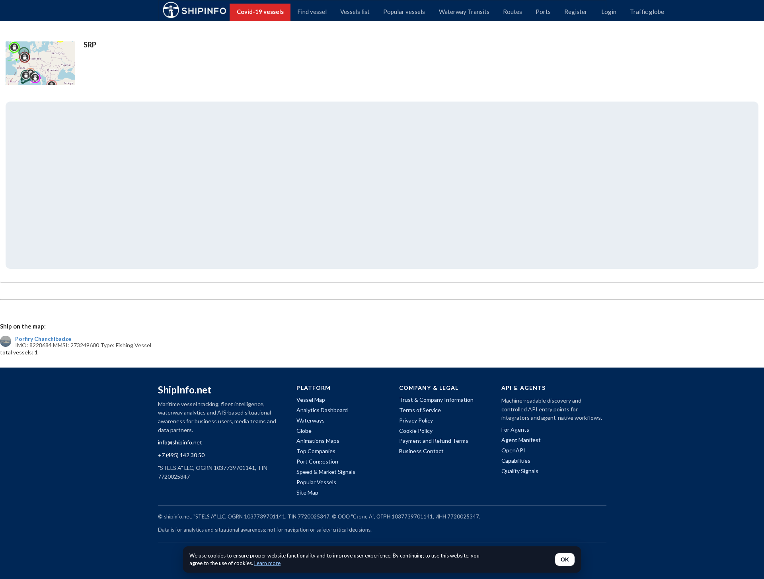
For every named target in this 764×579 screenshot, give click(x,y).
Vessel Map (310, 399)
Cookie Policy (416, 430)
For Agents (515, 429)
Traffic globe (647, 11)
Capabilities (515, 460)
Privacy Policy (416, 420)
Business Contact (421, 451)
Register (575, 11)
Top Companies (315, 451)
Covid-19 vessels (260, 11)
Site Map (307, 492)
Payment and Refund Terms (433, 440)
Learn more (267, 563)
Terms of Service (420, 410)
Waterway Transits (464, 11)
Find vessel (312, 11)
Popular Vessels (316, 482)
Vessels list (355, 11)
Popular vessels (404, 11)
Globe (304, 430)
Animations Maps (317, 440)
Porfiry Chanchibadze (43, 339)
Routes (512, 11)
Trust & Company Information (436, 399)
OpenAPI (513, 450)
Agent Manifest (521, 439)
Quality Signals (519, 471)
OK (565, 559)
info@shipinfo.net (180, 442)
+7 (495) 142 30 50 (181, 455)
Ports (543, 11)
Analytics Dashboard (322, 410)
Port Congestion (317, 461)
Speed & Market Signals (325, 471)
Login (608, 11)
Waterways (310, 420)
